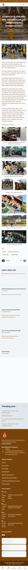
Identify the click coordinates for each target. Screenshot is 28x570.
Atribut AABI (5, 468)
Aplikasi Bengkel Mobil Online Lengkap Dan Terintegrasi (15, 506)
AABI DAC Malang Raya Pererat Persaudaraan (14, 289)
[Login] (23, 4)
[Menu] (25, 4)
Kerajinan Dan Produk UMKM (9, 477)
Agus (24, 80)
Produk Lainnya (6, 484)
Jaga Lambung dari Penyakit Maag (11, 309)
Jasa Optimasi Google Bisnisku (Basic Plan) (15, 524)
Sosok (22, 31)
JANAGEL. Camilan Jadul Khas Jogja (15, 495)
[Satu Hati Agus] (14, 342)
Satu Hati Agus (6, 351)
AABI (4, 251)
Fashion (4, 462)
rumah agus (6, 254)
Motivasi (13, 31)
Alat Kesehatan (5, 471)
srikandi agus (14, 254)
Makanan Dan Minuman (8, 474)
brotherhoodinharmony (13, 251)
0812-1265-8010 (10, 1)
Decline (20, 568)
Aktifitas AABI (7, 31)
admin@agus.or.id (21, 1)
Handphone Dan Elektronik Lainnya (11, 481)
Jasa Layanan (5, 465)
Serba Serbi (18, 31)
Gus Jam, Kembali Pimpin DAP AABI (11, 330)
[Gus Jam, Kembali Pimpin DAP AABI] (14, 321)
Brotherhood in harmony (8, 124)
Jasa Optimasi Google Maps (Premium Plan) (15, 515)
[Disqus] (14, 379)
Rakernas (19, 90)
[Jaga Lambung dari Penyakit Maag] (14, 301)
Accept (7, 568)
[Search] (20, 4)
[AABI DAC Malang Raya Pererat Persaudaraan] (14, 280)
